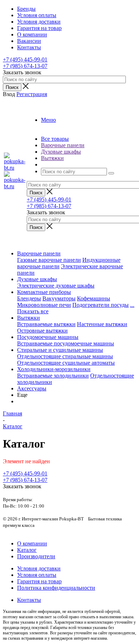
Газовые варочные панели (49, 260)
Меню (48, 120)
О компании (32, 543)
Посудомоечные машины (47, 337)
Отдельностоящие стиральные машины (65, 356)
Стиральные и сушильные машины (60, 350)
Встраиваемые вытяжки (46, 324)
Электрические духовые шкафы (55, 286)
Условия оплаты (36, 575)
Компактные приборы (44, 292)
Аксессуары (31, 388)
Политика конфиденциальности (56, 588)
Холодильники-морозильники (54, 369)
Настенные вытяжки (102, 324)
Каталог (27, 550)
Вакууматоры (59, 298)
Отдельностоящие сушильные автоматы (66, 363)
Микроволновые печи (44, 305)
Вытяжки (28, 318)
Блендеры (29, 298)
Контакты (29, 600)
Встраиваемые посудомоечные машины (65, 343)
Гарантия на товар (39, 581)
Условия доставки (39, 568)
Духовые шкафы (37, 279)
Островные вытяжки (42, 331)
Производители (36, 556)
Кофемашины (93, 298)
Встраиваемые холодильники (53, 376)
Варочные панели (39, 253)
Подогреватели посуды (100, 305)
